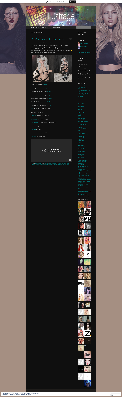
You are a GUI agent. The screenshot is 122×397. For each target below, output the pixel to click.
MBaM (68, 163)
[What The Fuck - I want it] (81, 326)
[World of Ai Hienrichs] (87, 354)
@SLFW (49, 105)
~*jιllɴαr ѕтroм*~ (81, 133)
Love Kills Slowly (81, 151)
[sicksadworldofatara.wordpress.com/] (87, 262)
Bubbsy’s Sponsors (35, 27)
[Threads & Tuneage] (81, 204)
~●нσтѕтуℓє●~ (81, 131)
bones (50, 163)
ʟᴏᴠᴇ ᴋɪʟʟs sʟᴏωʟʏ (81, 154)
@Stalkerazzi (49, 88)
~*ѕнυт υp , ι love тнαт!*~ (83, 134)
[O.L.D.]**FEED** (81, 190)
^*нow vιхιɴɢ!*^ (81, 137)
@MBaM (51, 95)
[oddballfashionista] (81, 297)
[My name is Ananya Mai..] (87, 226)
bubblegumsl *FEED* (82, 173)
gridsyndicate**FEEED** (83, 194)
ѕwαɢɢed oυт (80, 155)
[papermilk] (87, 247)
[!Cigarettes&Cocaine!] (87, 240)
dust (55, 163)
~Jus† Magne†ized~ (82, 107)
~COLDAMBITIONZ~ (82, 161)
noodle (39, 164)
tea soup (68, 164)
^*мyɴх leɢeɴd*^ (81, 136)
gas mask (60, 163)
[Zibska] (87, 333)
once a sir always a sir (82, 160)
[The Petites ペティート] (87, 376)
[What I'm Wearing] (87, 297)
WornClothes (81, 103)
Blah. (47, 163)
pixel (42, 164)
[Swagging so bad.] (81, 211)
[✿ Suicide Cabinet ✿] (87, 362)
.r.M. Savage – (34, 126)
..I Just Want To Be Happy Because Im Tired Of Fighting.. (83, 95)
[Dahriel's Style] (81, 319)
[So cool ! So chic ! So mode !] (87, 319)
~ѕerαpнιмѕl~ (81, 106)
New (32, 164)
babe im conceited (82, 146)
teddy (32, 165)
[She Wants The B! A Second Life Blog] (87, 290)
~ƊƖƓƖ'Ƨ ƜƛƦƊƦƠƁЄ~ (83, 121)
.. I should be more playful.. (83, 88)
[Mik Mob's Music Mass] (87, 218)
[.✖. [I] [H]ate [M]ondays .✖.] (81, 262)
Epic (57, 163)
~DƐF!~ (79, 111)
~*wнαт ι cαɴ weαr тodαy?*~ (84, 125)
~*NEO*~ (79, 142)
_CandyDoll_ (34, 115)
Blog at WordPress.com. (52, 392)
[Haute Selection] (81, 290)
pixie (52, 164)
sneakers (62, 164)
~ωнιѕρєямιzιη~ (81, 113)
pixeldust (49, 164)
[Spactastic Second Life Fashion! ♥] (87, 269)
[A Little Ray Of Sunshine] (87, 233)
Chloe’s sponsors (45, 27)
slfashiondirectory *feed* (83, 196)
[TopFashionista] (81, 276)
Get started (72, 1)
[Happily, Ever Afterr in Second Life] (87, 204)
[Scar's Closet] (87, 305)
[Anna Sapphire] (81, 362)
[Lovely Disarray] (87, 383)
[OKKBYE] (87, 369)
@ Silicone (44, 84)
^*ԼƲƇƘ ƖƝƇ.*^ (81, 140)
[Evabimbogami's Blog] (81, 240)
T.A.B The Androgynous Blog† (84, 179)
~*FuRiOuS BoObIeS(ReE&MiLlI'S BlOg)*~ (82, 129)
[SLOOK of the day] (87, 283)
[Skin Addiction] (87, 348)
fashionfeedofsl (81, 169)
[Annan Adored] (81, 218)
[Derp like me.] (87, 211)
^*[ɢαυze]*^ (80, 139)
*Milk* (32, 108)
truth (35, 165)
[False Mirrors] (81, 305)
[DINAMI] (81, 341)
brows (53, 163)
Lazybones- (34, 136)
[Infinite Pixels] (81, 333)
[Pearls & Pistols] (81, 233)
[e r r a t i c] (81, 369)
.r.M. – (32, 133)
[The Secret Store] (81, 269)
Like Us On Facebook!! (84, 52)
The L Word (80, 185)
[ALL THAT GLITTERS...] (81, 348)
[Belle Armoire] (87, 276)
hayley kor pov (81, 148)
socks (65, 164)
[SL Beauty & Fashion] (87, 326)
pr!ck (55, 164)
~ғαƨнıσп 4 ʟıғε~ (81, 122)
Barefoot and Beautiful (83, 184)
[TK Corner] (81, 226)
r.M (56, 164)
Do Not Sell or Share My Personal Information (66, 392)
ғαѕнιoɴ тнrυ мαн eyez (83, 158)
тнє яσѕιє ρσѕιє (81, 145)
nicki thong (35, 164)
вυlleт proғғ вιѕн (81, 152)
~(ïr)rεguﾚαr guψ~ (82, 116)
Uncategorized (38, 163)
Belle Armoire (81, 182)
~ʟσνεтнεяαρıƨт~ (81, 105)
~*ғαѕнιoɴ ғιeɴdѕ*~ (82, 124)
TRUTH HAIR (34, 119)
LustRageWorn (81, 163)
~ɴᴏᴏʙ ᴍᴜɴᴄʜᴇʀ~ (81, 118)
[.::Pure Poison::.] (87, 254)
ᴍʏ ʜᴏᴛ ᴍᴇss (80, 143)
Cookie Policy (27, 394)
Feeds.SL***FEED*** (82, 178)
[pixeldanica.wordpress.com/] (87, 312)
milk (70, 163)
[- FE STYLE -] (87, 341)
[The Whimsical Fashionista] (81, 254)
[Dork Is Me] (81, 283)
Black (45, 163)
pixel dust (45, 164)
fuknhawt (80, 115)
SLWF (59, 164)
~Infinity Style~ (81, 112)
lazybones (64, 163)
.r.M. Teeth (33, 129)
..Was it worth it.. (81, 87)
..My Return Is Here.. (82, 85)
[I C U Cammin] (81, 312)
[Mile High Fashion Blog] (81, 376)
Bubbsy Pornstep (47, 42)
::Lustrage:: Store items (55, 27)
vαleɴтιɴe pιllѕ (81, 157)
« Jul (80, 80)
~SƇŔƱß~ (80, 109)
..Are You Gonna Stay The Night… (48, 38)
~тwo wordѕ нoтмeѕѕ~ (82, 102)
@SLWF (48, 101)
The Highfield (81, 167)
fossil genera (81, 149)
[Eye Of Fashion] (81, 247)
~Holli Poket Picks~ (82, 119)
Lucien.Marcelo (34, 122)
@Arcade (50, 98)
